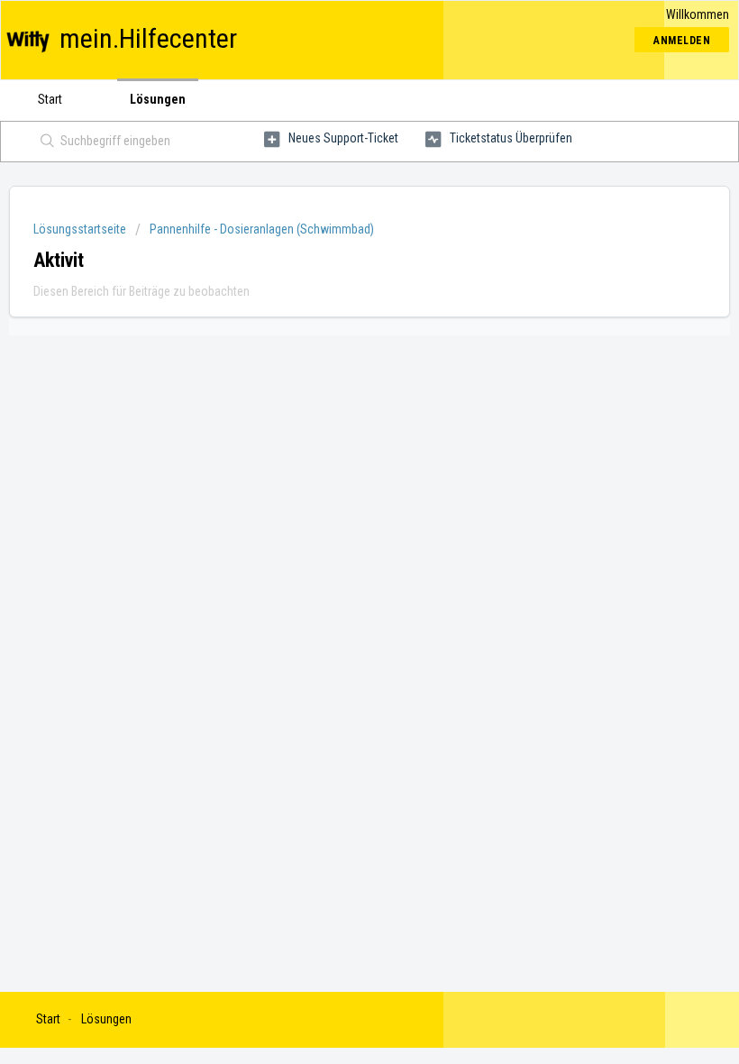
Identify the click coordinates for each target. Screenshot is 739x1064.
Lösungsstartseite (81, 229)
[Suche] (44, 142)
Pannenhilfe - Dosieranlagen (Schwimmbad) (262, 229)
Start (50, 99)
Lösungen (158, 99)
